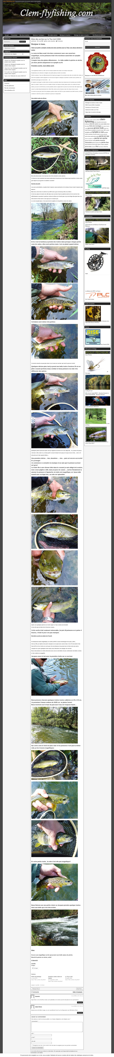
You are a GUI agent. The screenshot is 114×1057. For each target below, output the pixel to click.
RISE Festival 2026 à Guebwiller (92, 105)
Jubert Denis (38, 1006)
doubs (105, 124)
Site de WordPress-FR (9, 90)
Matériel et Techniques (38, 35)
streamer (93, 146)
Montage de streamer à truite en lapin (93, 102)
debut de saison (94, 124)
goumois (90, 128)
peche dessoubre (95, 136)
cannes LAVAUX (96, 119)
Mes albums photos (52, 35)
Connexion (6, 83)
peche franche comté (90, 140)
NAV (105, 130)
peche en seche (100, 138)
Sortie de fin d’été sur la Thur (91, 109)
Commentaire (34, 1021)
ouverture (90, 134)
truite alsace (101, 146)
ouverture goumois (103, 134)
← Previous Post (35, 988)
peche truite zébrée (96, 144)
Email (86, 41)
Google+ (33, 963)
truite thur (106, 146)
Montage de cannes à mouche (81, 35)
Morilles (102, 130)
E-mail (33, 1037)
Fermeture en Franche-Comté (92, 107)
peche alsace (88, 136)
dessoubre (101, 124)
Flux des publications (9, 85)
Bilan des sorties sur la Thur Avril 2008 (46, 39)
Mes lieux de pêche (24, 35)
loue (107, 128)
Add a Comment (77, 992)
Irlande (105, 128)
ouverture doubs (96, 134)
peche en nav (104, 136)
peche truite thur (88, 144)
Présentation (14, 35)
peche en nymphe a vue (89, 138)
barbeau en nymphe (89, 119)
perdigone (102, 144)
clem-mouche (97, 122)
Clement (34, 41)
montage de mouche (95, 130)
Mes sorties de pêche (50, 41)
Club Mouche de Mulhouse (99, 35)
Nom (32, 1033)
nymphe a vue (98, 132)
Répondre (80, 1002)
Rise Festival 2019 (104, 344)
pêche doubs (88, 146)
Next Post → (80, 988)
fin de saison (103, 126)
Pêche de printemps (36, 976)
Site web (33, 1041)
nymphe (107, 130)
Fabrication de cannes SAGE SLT (18, 75)
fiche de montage (95, 126)
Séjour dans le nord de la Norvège (93, 112)
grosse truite (99, 128)
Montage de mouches (65, 35)
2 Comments (60, 41)
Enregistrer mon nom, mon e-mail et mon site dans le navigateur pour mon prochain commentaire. (55, 1045)
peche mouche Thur (96, 142)
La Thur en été (69, 976)
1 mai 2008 (40, 41)
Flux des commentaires (9, 88)
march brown (88, 130)
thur (97, 146)
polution (106, 144)
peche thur (105, 142)
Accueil (7, 35)
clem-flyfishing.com (9, 1)
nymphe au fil (88, 132)
